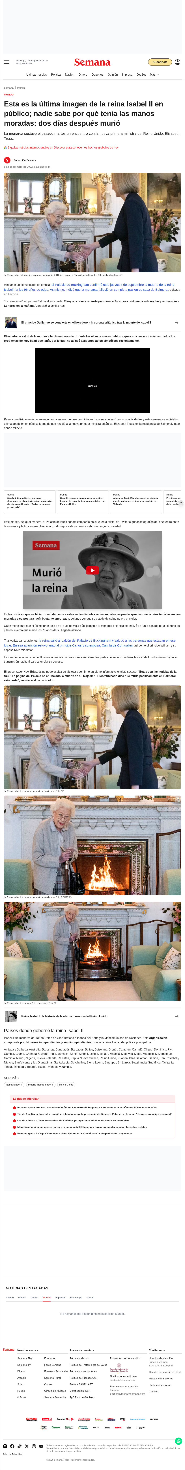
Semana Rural (52, 1377)
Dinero (21, 1371)
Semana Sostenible (55, 1397)
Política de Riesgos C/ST (84, 1377)
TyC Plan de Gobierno (82, 1397)
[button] (92, 570)
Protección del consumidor (125, 1358)
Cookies (153, 1391)
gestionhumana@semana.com (127, 1393)
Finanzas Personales (56, 1371)
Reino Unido (66, 1084)
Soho (20, 1384)
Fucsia (21, 1390)
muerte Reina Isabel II (40, 1084)
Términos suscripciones (83, 1371)
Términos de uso (79, 1358)
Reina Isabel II (14, 1084)
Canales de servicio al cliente (165, 1372)
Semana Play (25, 1358)
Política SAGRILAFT (81, 1384)
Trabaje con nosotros (161, 1378)
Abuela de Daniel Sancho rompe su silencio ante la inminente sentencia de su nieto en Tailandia (135, 501)
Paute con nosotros (160, 1385)
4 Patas (21, 1397)
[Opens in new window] (12, 1446)
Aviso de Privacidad (16, 1454)
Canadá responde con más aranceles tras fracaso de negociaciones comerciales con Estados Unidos (82, 501)
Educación (50, 1358)
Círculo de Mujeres (55, 1390)
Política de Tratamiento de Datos (88, 1364)
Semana (9, 87)
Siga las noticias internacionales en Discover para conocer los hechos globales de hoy (63, 147)
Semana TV (24, 1364)
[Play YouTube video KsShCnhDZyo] (92, 570)
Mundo (21, 87)
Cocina (48, 1384)
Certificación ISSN (80, 1390)
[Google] (5, 1446)
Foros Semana (52, 1364)
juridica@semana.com (122, 1380)
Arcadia (21, 1377)
